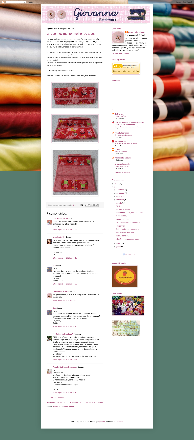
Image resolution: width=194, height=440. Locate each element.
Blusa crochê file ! (121, 116)
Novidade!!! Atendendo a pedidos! (126, 143)
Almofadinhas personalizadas (127, 239)
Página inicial (75, 403)
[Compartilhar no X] (91, 205)
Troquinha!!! (120, 226)
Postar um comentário (58, 398)
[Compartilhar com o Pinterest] (97, 205)
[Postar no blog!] (89, 205)
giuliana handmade (122, 173)
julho (118, 243)
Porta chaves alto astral (123, 166)
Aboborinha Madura (123, 158)
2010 (116, 187)
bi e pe (117, 150)
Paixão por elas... (123, 236)
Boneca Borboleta (121, 152)
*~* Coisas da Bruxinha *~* (64, 334)
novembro (120, 193)
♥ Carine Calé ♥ (59, 237)
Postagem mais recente (56, 403)
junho (118, 247)
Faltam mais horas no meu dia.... (128, 229)
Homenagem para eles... (125, 232)
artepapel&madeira (123, 164)
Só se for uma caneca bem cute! (128, 223)
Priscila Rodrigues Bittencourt (65, 367)
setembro (120, 200)
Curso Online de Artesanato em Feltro (128, 127)
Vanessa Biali (120, 141)
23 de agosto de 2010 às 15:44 (65, 230)
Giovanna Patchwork (61, 292)
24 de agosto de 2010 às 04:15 (65, 258)
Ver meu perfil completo (121, 53)
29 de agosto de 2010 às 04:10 (65, 393)
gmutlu (102, 422)
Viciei (118, 206)
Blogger (120, 422)
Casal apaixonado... (124, 209)
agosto (119, 203)
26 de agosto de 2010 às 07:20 (65, 326)
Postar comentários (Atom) (63, 407)
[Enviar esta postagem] (82, 205)
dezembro (120, 190)
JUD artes (119, 114)
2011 (116, 184)
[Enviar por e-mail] (86, 205)
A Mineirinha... (121, 216)
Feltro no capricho (60, 218)
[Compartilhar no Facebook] (94, 205)
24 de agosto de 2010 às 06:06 (65, 284)
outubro (119, 196)
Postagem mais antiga (94, 403)
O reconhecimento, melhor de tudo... (71, 33)
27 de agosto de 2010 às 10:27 (65, 360)
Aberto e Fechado (123, 219)
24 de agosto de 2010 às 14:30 (65, 300)
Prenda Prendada (122, 133)
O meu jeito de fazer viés (123, 135)
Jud (54, 266)
